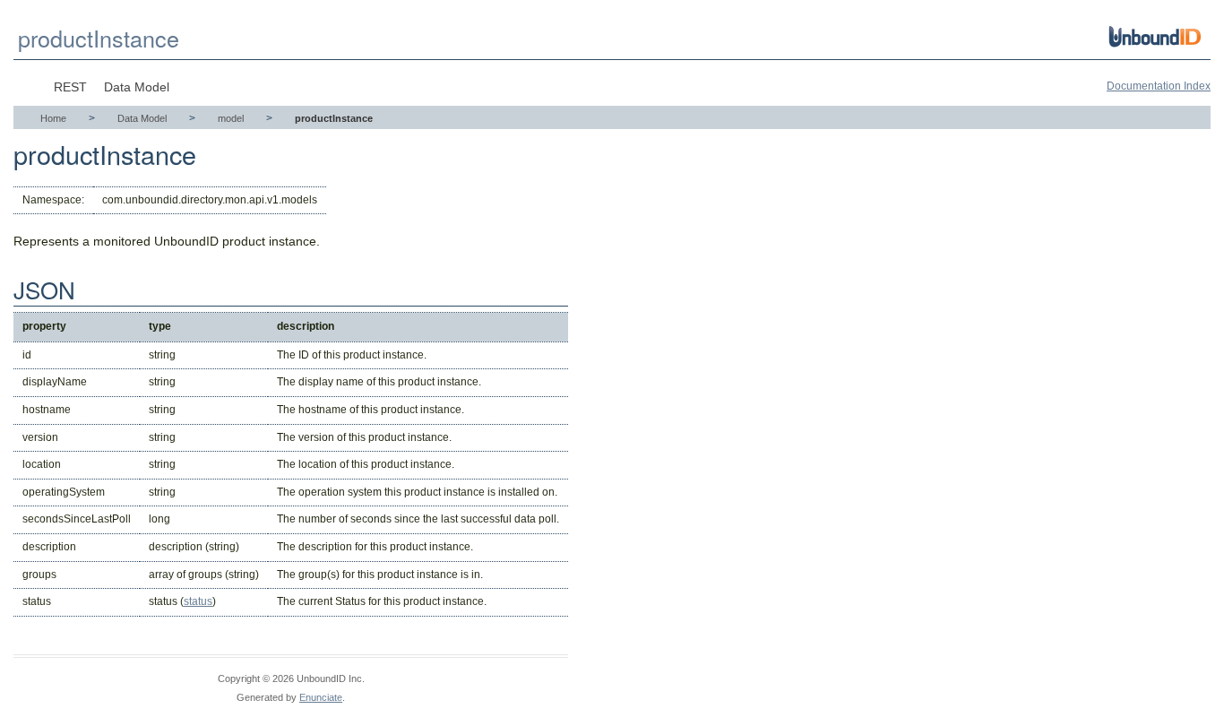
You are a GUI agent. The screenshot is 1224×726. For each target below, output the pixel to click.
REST (70, 87)
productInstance (98, 38)
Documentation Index (1159, 86)
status (198, 601)
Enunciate (320, 697)
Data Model (136, 87)
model (231, 118)
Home (53, 118)
